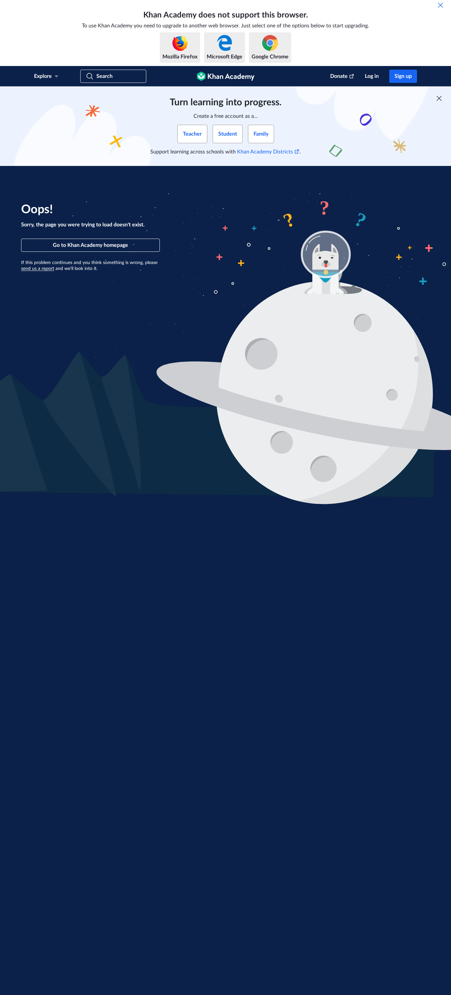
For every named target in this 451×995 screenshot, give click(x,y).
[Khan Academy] (226, 76)
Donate (339, 76)
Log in (372, 76)
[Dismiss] (440, 5)
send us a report (37, 268)
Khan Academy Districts (265, 151)
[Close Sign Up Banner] (439, 98)
